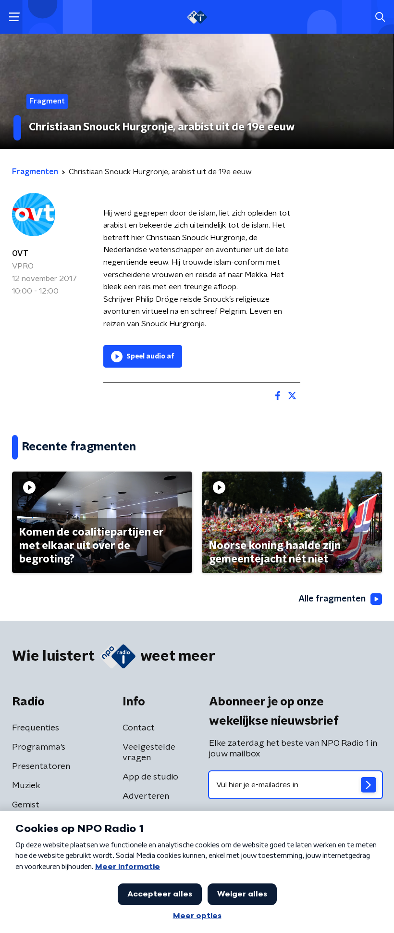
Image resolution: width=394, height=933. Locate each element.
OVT (20, 253)
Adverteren (146, 796)
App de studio (150, 777)
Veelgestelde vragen (149, 752)
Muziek (26, 785)
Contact (139, 728)
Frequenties (35, 728)
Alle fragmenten (332, 599)
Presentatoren (41, 766)
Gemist (25, 805)
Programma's (38, 747)
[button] (14, 17)
